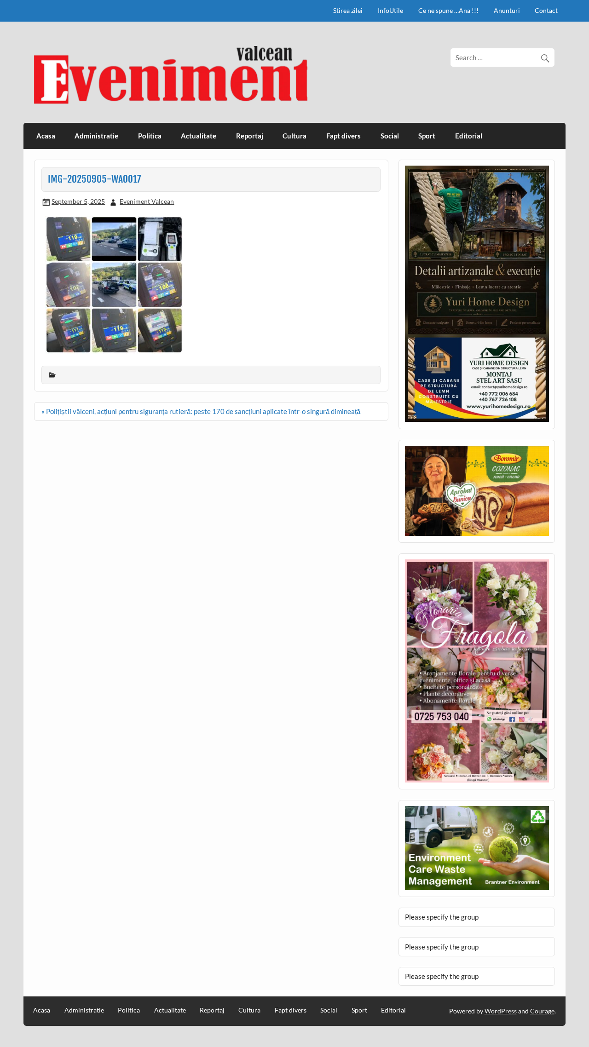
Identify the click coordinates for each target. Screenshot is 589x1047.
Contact (546, 10)
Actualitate (198, 136)
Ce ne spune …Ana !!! (448, 10)
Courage (542, 1011)
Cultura (294, 136)
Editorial (468, 136)
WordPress (501, 1011)
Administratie (96, 136)
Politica (150, 136)
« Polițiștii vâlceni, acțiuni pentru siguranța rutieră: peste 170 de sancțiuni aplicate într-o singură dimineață (200, 411)
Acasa (45, 136)
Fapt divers (343, 136)
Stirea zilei (348, 10)
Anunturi (507, 10)
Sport (426, 136)
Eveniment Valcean (147, 201)
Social (390, 136)
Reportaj (249, 136)
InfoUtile (390, 10)
